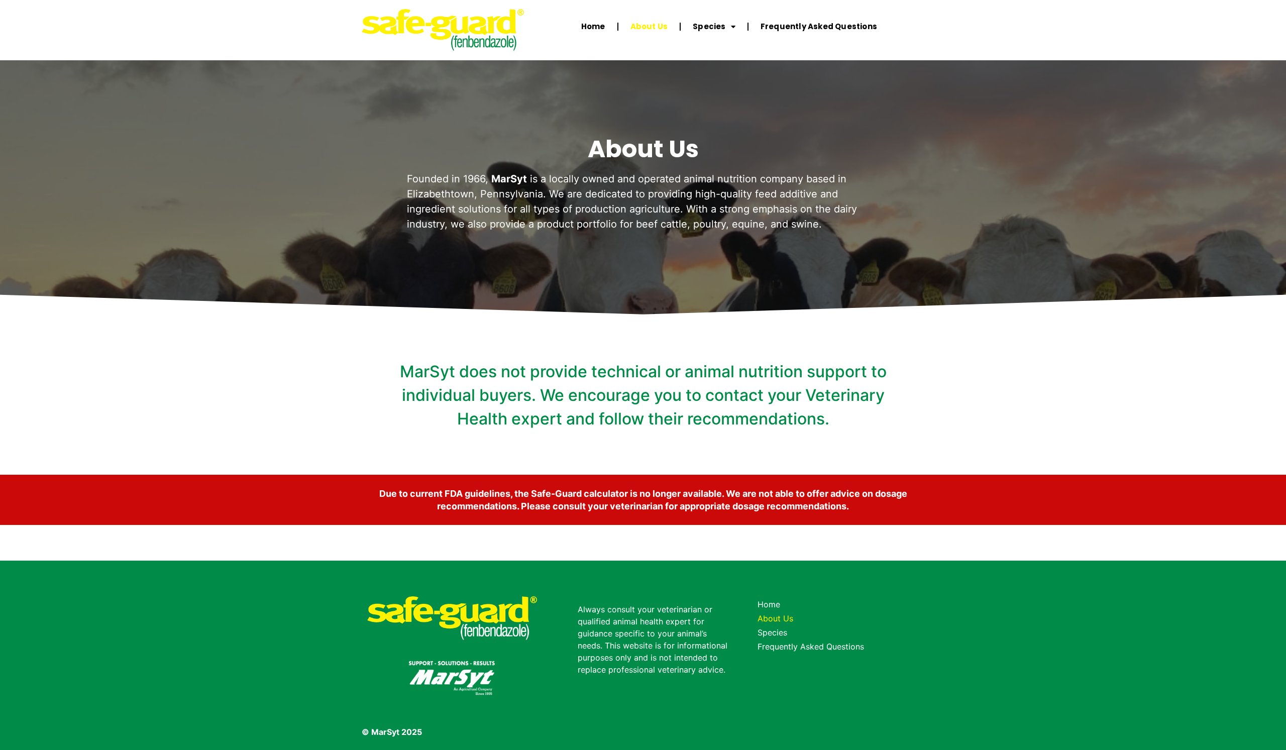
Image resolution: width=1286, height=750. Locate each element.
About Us (649, 26)
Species (709, 26)
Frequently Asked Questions (819, 26)
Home (593, 26)
